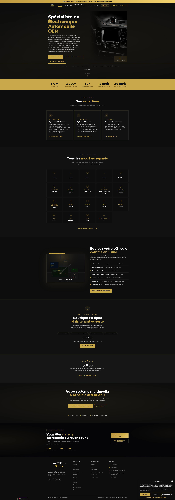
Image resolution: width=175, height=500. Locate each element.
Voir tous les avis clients (87, 375)
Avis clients (83, 5)
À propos (90, 5)
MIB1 (92, 467)
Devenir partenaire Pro (120, 435)
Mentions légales (100, 497)
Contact (96, 5)
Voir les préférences (167, 494)
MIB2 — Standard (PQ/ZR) (97, 472)
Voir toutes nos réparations (87, 228)
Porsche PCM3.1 (94, 474)
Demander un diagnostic (119, 5)
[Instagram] (53, 479)
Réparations (68, 5)
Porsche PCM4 (94, 477)
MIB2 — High (94, 469)
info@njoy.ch (85, 415)
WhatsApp (102, 406)
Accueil (60, 5)
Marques (75, 474)
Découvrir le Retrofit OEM (101, 290)
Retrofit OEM (76, 5)
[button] (172, 481)
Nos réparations (55, 56)
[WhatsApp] (59, 479)
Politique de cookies (150, 497)
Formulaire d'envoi (58, 61)
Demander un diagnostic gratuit (80, 406)
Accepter (145, 494)
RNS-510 (93, 464)
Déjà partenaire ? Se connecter (119, 441)
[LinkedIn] (56, 479)
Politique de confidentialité (160, 497)
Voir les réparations (55, 136)
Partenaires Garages (77, 472)
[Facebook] (49, 479)
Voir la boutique (110, 136)
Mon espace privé (77, 487)
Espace (105, 5)
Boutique (75, 484)
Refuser (156, 494)
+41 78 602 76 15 (74, 415)
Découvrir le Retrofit (84, 136)
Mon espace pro (77, 489)
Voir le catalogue (87, 345)
